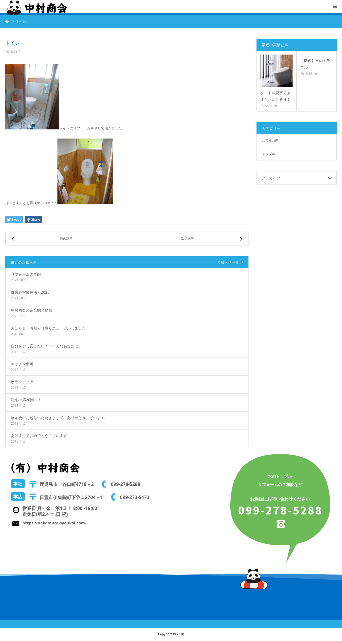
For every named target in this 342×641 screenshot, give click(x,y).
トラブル (268, 154)
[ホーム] (7, 21)
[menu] (334, 7)
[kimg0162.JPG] (32, 128)
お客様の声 (270, 140)
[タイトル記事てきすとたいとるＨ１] (277, 71)
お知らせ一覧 (228, 262)
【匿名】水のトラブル (315, 64)
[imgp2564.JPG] (85, 202)
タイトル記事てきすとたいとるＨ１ (275, 96)
